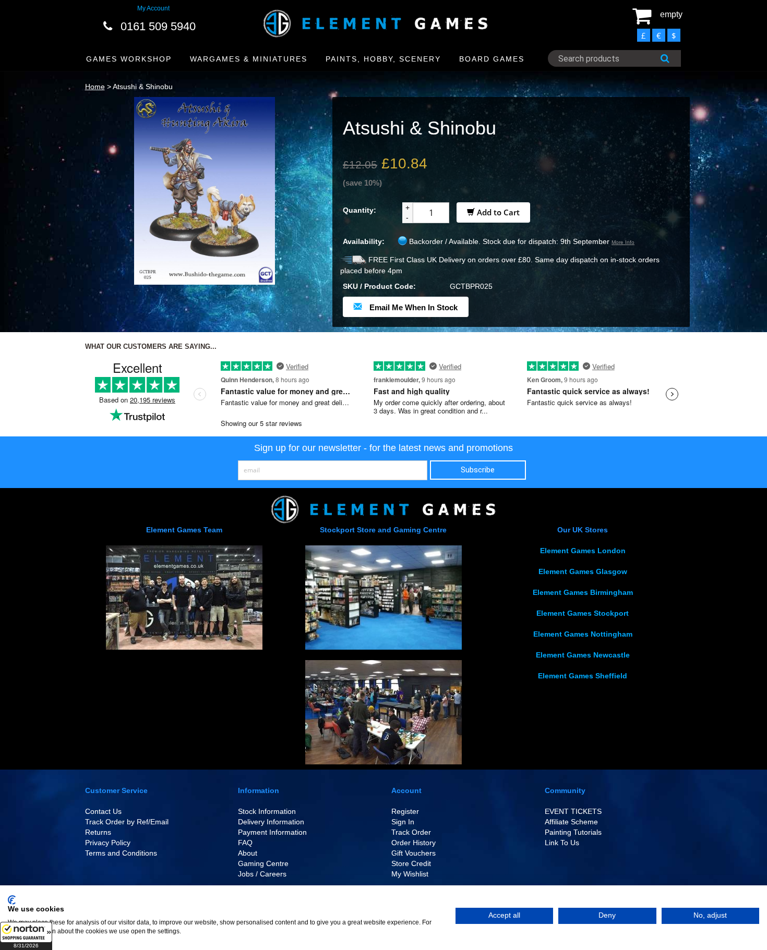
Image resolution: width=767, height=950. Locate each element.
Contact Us (103, 811)
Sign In (402, 822)
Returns (98, 832)
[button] (26, 936)
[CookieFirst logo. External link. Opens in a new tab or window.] (12, 900)
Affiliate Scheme (571, 822)
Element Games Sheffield (582, 676)
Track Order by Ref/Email (127, 822)
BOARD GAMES (491, 59)
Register (405, 811)
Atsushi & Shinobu (143, 86)
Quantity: (359, 210)
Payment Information (272, 832)
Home (95, 86)
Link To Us (562, 842)
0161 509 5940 (158, 26)
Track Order (411, 832)
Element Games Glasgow (582, 571)
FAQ (245, 842)
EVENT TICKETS (573, 811)
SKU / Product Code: (379, 286)
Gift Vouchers (413, 853)
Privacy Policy (107, 842)
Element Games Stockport (582, 613)
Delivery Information (271, 822)
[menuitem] (129, 59)
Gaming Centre (263, 863)
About (247, 853)
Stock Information (267, 811)
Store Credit (411, 863)
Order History (413, 842)
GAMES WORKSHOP (129, 59)
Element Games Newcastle (583, 655)
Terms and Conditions (121, 853)
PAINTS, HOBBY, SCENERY (383, 59)
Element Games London (583, 550)
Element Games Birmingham (583, 592)
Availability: (364, 241)
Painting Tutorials (573, 832)
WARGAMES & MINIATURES (248, 59)
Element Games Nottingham (582, 634)
